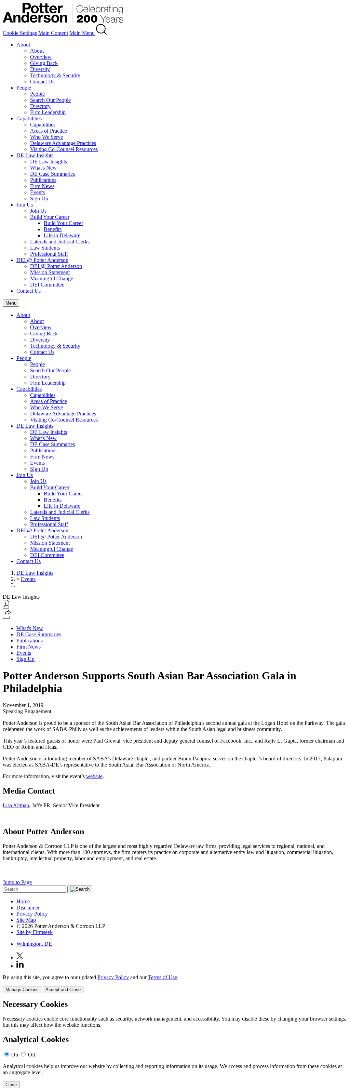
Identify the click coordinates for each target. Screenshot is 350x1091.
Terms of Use (162, 977)
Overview (41, 57)
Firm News (42, 186)
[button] (7, 617)
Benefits (53, 229)
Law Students (45, 248)
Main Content (53, 33)
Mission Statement (50, 272)
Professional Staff (49, 254)
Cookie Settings (20, 33)
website (94, 776)
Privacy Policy (32, 914)
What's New (43, 168)
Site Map (26, 920)
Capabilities (29, 118)
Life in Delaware (62, 235)
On (14, 1054)
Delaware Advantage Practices (63, 143)
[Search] (101, 33)
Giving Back (44, 63)
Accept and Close (63, 989)
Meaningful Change (51, 278)
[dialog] (175, 983)
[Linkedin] (20, 966)
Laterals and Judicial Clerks (60, 241)
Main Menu (82, 33)
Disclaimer (28, 907)
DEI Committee (47, 285)
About (23, 45)
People (23, 88)
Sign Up (39, 198)
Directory (40, 106)
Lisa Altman (16, 805)
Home (23, 901)
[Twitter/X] (19, 957)
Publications (43, 180)
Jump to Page (17, 882)
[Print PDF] (6, 607)
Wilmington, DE (34, 944)
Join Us (24, 205)
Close (11, 1084)
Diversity (40, 69)
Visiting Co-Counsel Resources (64, 149)
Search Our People (50, 100)
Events (37, 192)
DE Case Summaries (52, 174)
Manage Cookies (22, 989)
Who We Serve (46, 137)
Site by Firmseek (34, 932)
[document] (175, 1044)
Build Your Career (49, 217)
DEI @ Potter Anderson (42, 260)
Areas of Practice (48, 131)
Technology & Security (55, 75)
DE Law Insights (34, 155)
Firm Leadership (48, 112)
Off (32, 1054)
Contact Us (42, 81)
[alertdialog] (175, 1044)
